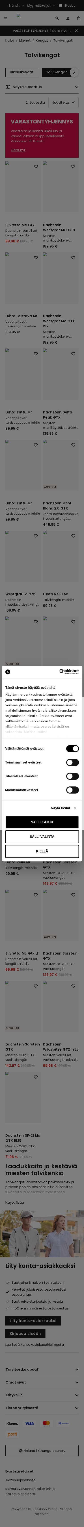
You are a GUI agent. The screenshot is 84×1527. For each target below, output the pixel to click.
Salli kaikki (42, 822)
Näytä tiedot (60, 808)
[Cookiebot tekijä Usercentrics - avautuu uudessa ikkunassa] (60, 672)
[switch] (72, 762)
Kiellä (42, 851)
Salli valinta (42, 836)
